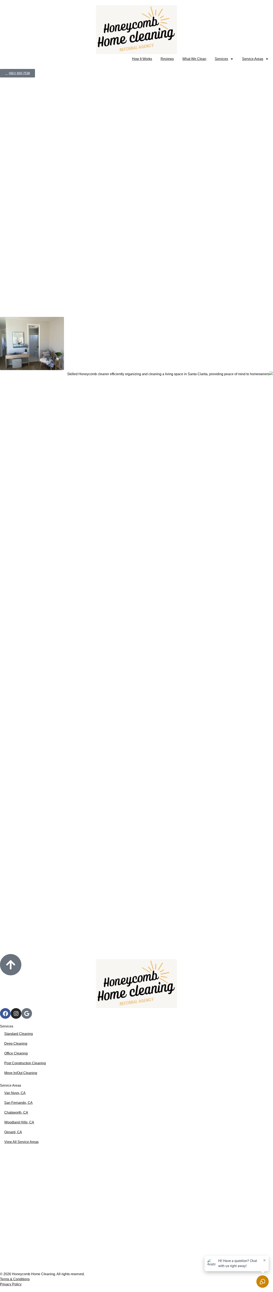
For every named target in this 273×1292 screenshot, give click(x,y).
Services (221, 59)
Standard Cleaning (18, 1034)
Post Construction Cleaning (25, 1063)
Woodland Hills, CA (19, 1122)
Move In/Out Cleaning (20, 1073)
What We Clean (194, 59)
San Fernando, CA (18, 1103)
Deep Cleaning (15, 1043)
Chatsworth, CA (16, 1112)
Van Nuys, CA (15, 1093)
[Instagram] (16, 1013)
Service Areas (252, 59)
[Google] (26, 1013)
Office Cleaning (16, 1053)
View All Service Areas (21, 1142)
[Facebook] (5, 1013)
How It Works (142, 59)
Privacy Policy (11, 1284)
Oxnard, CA (13, 1132)
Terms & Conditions (15, 1279)
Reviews (167, 59)
